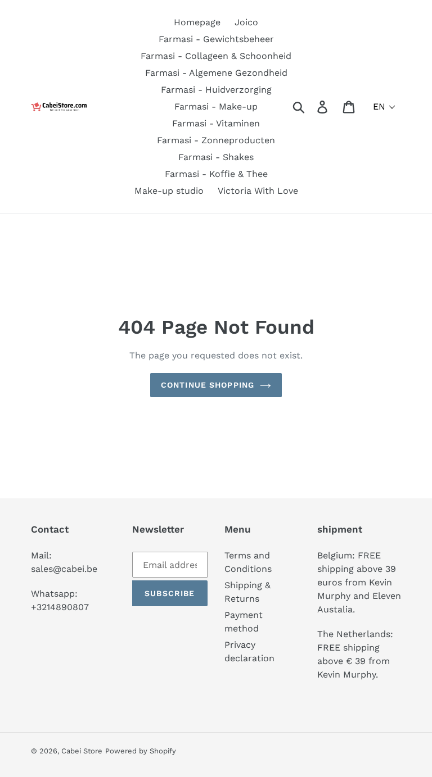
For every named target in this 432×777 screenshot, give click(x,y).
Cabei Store (81, 751)
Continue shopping (207, 384)
